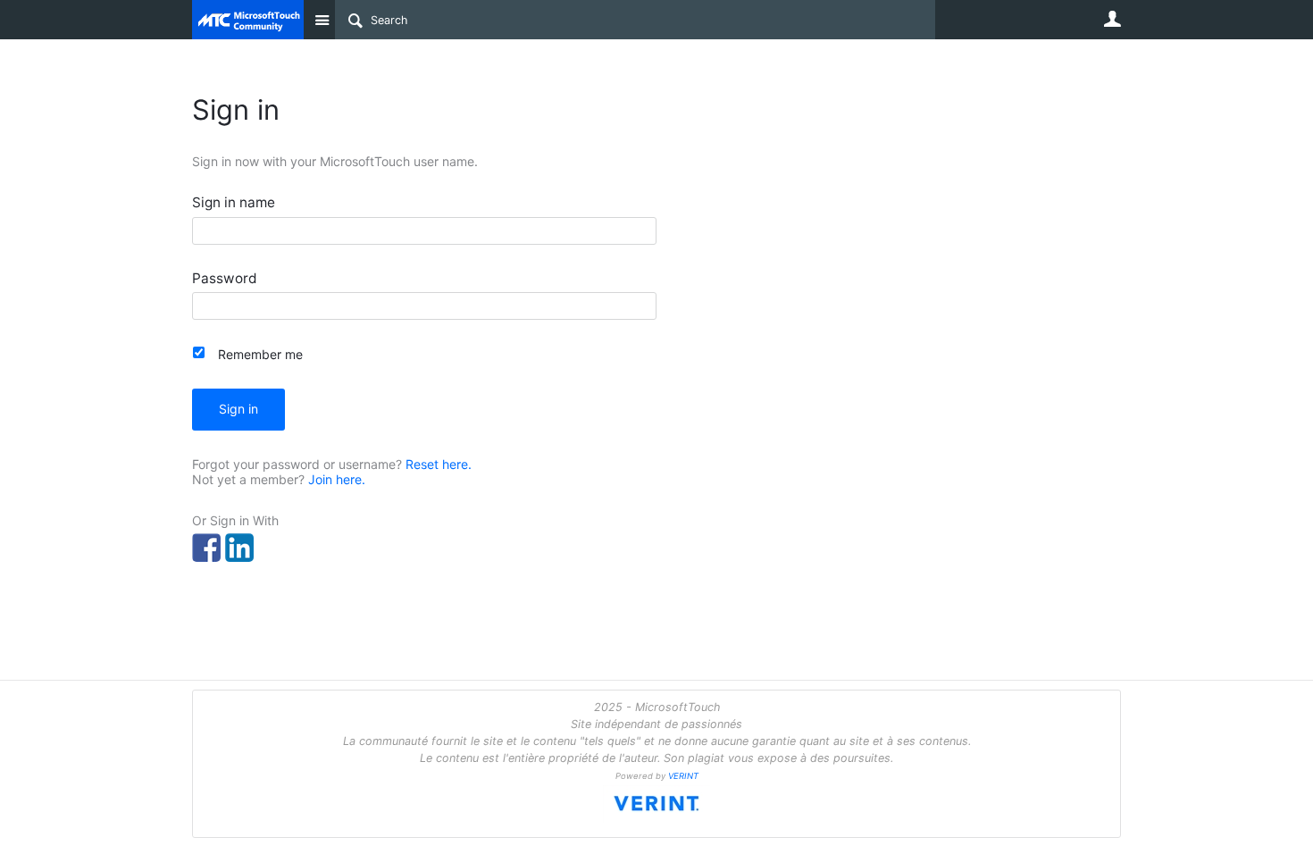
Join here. (336, 479)
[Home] (248, 19)
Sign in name (233, 203)
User (1112, 19)
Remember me (260, 354)
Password (224, 279)
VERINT (683, 776)
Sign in (238, 408)
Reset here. (439, 464)
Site (321, 19)
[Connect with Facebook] (206, 547)
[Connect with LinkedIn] (239, 547)
